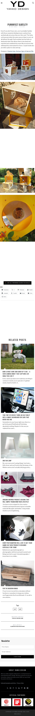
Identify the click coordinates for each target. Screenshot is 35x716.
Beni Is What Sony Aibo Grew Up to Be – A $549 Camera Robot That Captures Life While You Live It (16, 374)
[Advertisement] (17, 17)
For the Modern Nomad (10, 588)
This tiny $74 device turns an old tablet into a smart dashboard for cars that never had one (16, 417)
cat (15, 609)
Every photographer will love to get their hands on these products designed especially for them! (17, 545)
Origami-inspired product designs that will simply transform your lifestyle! (16, 501)
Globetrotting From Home (17, 625)
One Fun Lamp (7, 461)
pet (20, 609)
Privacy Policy (20, 683)
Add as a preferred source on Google (18, 282)
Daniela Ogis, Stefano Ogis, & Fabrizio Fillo (20, 51)
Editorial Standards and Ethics (8, 683)
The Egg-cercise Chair (17, 617)
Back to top (17, 713)
